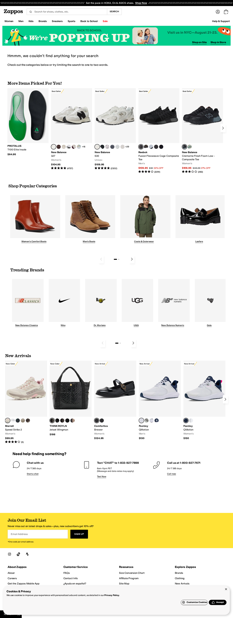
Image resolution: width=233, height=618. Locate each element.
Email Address (19, 534)
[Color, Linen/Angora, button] (63, 146)
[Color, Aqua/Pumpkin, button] (189, 146)
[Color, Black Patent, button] (57, 420)
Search (114, 11)
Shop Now (141, 2)
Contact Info (70, 578)
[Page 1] (115, 259)
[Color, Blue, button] (156, 146)
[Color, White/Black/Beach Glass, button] (151, 420)
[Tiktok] (18, 554)
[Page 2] (118, 259)
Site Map (124, 583)
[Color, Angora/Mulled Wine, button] (73, 146)
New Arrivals (182, 583)
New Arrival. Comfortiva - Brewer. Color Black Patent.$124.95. (115, 400)
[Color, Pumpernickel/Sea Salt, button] (58, 146)
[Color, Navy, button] (156, 420)
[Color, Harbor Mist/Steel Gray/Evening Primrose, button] (146, 420)
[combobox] (67, 12)
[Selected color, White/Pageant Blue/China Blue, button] (141, 420)
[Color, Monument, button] (17, 420)
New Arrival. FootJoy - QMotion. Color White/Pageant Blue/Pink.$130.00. (204, 400)
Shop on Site (199, 42)
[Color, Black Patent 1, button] (72, 420)
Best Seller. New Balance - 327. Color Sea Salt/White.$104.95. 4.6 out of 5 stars (71, 129)
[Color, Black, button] (101, 420)
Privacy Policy (111, 595)
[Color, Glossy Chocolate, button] (62, 420)
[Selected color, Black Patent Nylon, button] (52, 420)
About (11, 572)
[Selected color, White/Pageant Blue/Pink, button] (185, 420)
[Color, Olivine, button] (27, 420)
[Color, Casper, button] (12, 420)
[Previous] (101, 259)
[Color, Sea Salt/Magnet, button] (112, 146)
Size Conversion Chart (132, 572)
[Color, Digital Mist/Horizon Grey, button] (68, 146)
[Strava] (27, 554)
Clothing (180, 578)
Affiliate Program (129, 578)
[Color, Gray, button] (151, 146)
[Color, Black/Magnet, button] (102, 146)
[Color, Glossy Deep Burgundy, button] (67, 420)
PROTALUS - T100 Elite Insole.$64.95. (28, 122)
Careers (12, 578)
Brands (179, 572)
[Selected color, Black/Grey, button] (140, 146)
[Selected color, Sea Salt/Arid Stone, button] (97, 146)
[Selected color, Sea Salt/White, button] (53, 146)
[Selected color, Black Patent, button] (96, 420)
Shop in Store (218, 42)
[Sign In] (218, 12)
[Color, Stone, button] (22, 420)
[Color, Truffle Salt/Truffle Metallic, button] (107, 146)
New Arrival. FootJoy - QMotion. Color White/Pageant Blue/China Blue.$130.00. (160, 400)
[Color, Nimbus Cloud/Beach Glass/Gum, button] (191, 420)
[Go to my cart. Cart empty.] (226, 12)
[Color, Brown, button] (146, 146)
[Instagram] (9, 554)
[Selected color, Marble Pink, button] (7, 420)
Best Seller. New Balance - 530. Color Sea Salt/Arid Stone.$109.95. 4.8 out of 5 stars (115, 129)
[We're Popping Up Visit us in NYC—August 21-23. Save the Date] (116, 36)
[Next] (223, 128)
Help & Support (221, 21)
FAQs (66, 572)
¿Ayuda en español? (74, 583)
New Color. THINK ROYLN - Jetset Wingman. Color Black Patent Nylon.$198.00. (71, 398)
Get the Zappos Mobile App (23, 583)
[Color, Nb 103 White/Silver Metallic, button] (117, 146)
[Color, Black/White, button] (161, 146)
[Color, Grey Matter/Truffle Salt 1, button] (122, 146)
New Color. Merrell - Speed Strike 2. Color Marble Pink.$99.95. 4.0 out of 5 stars (26, 402)
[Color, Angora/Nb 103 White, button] (78, 146)
